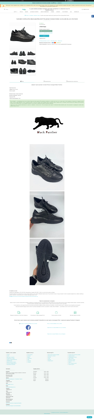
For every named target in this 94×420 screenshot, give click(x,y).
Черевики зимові (71, 355)
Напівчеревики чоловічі (72, 357)
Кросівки (49, 359)
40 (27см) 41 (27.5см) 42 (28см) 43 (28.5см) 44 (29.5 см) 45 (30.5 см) (23, 296)
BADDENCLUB (76, 11)
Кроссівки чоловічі (71, 360)
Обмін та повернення (45, 11)
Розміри (52, 11)
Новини (8, 354)
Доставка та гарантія (34, 11)
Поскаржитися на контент (55, 412)
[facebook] (9, 342)
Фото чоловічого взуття (72, 363)
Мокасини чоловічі (71, 359)
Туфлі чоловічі (71, 358)
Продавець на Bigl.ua (47, 411)
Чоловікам (31, 15)
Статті (8, 355)
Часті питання (65, 11)
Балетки (49, 357)
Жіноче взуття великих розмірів (53, 354)
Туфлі (49, 358)
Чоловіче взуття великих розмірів (74, 354)
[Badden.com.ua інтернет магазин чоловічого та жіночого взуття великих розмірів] (24, 9)
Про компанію (29, 354)
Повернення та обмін (11, 358)
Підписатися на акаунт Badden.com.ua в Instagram (56, 333)
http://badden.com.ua (9, 384)
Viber (28, 359)
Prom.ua (52, 410)
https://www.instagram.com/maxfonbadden (13, 405)
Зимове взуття (50, 360)
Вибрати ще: (45, 32)
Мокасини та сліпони (51, 355)
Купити (59, 2)
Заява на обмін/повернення (12, 359)
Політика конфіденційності (11, 363)
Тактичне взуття (71, 364)
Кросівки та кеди (37, 15)
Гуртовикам (29, 358)
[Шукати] (4, 9)
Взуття (15, 11)
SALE (71, 11)
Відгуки (26, 11)
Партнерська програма (11, 364)
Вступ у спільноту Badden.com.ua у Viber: (54, 323)
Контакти (58, 11)
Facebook (29, 360)
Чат (90, 417)
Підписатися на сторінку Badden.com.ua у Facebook (56, 327)
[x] (11, 342)
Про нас (21, 11)
